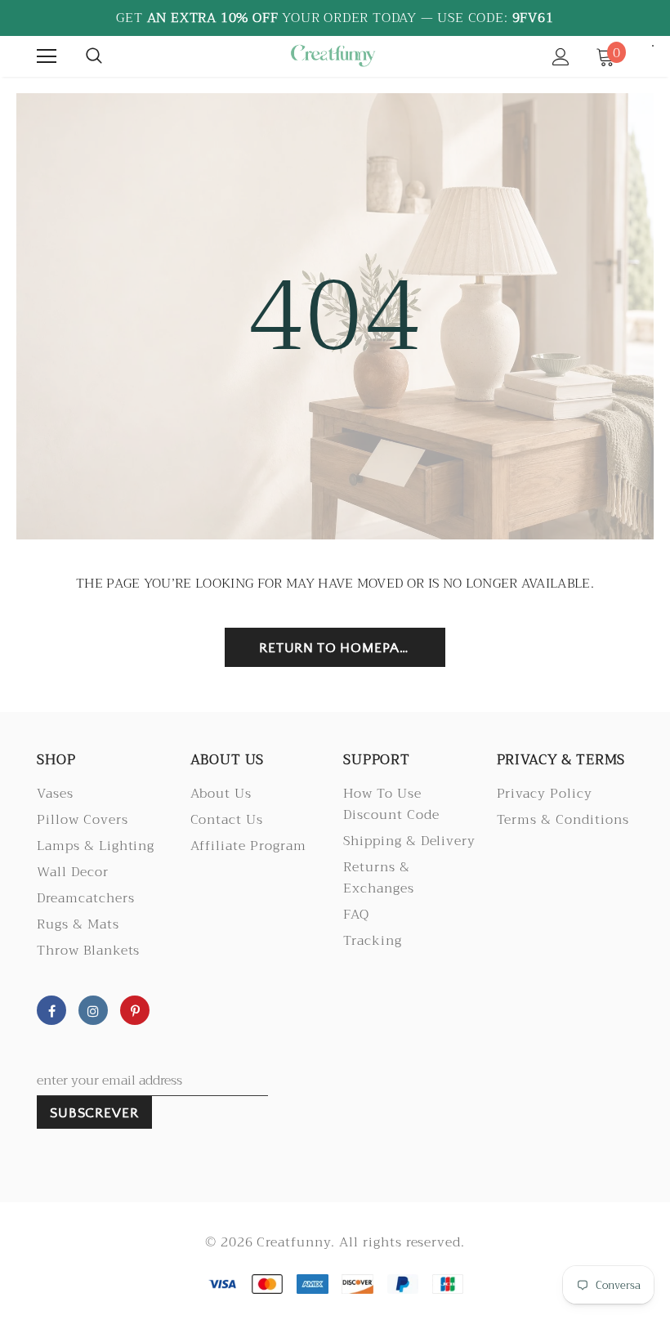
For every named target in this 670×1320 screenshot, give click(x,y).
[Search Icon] (94, 56)
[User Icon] (561, 56)
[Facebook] (51, 1010)
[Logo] (332, 55)
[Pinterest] (135, 1010)
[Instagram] (93, 1010)
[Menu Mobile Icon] (46, 56)
